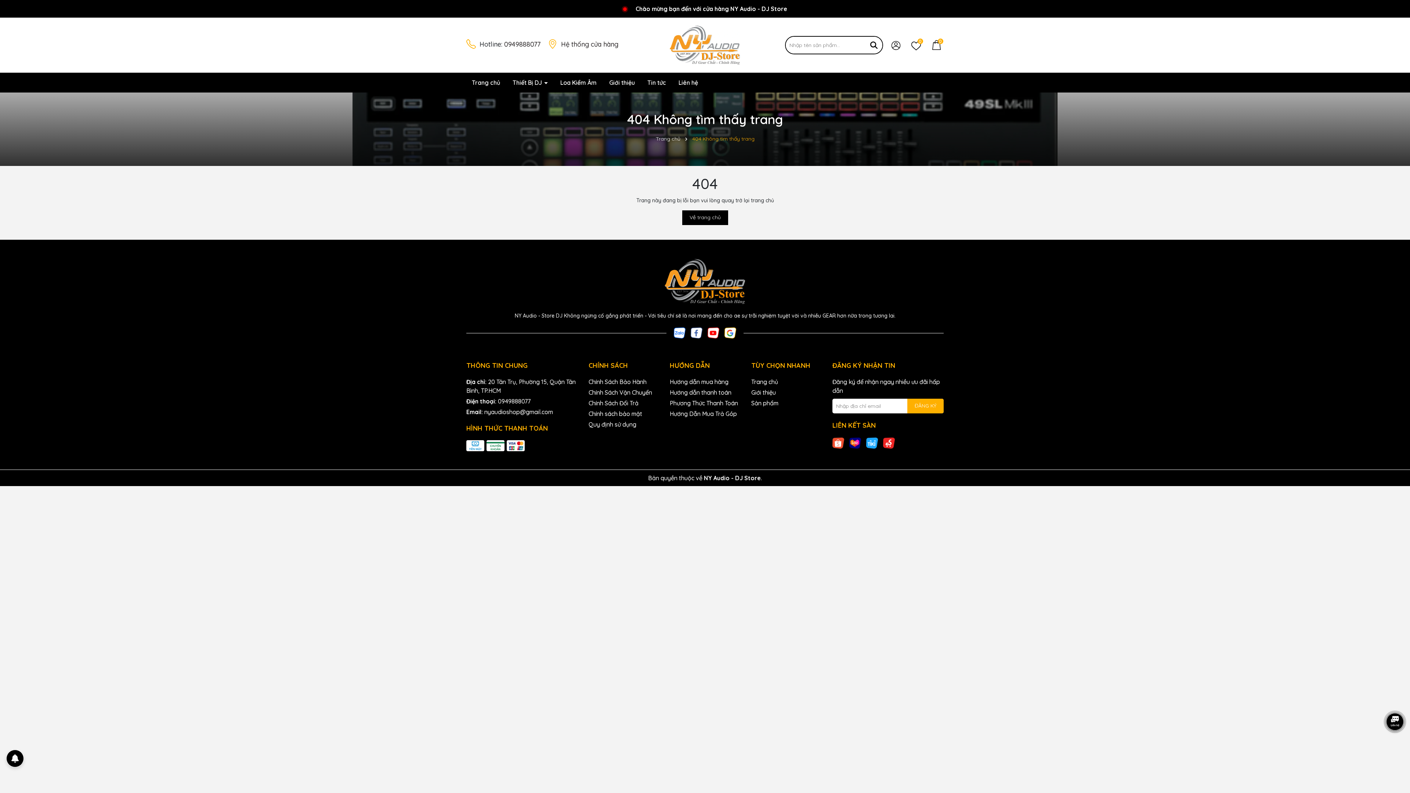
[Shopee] (838, 442)
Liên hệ (688, 82)
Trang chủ (486, 82)
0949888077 (522, 44)
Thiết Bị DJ (528, 82)
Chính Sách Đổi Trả (614, 403)
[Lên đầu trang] (1395, 749)
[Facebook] (696, 332)
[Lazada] (855, 442)
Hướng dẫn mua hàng (699, 381)
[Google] (730, 332)
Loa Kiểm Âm (578, 82)
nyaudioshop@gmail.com (518, 412)
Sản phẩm (764, 403)
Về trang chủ (705, 217)
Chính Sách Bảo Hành (618, 381)
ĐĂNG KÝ (925, 405)
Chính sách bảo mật (615, 413)
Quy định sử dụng (612, 424)
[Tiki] (872, 442)
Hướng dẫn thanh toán (700, 392)
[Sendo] (889, 442)
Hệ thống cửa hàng (589, 44)
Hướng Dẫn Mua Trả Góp (703, 413)
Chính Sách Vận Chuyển (620, 392)
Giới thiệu (622, 82)
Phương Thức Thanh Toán (704, 403)
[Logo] (705, 44)
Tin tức (656, 82)
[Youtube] (713, 332)
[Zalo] (680, 332)
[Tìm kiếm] (874, 45)
